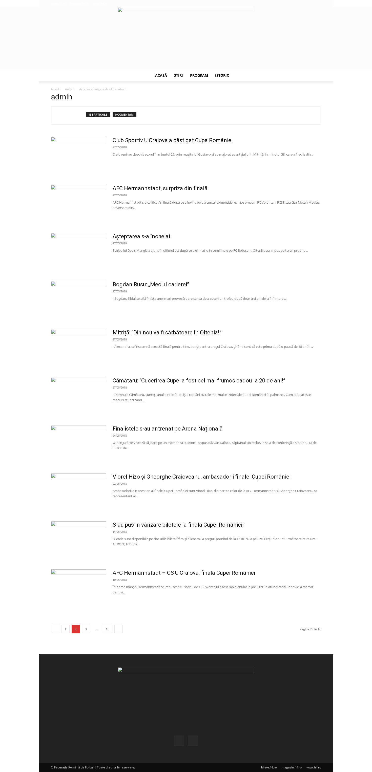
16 (107, 629)
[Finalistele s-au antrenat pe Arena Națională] (78, 444)
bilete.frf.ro (58, 3)
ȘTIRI (178, 75)
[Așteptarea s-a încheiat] (78, 252)
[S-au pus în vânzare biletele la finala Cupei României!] (78, 540)
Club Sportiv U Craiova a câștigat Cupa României (173, 140)
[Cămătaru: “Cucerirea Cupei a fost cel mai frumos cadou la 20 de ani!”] (78, 396)
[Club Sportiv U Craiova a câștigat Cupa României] (78, 156)
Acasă (55, 89)
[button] (301, 3)
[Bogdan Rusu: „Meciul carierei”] (78, 300)
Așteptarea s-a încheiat (142, 236)
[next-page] (118, 629)
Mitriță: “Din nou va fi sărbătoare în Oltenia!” (167, 332)
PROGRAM (199, 75)
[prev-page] (55, 629)
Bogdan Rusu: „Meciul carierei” (151, 284)
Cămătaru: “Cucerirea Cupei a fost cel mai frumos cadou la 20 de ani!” (199, 380)
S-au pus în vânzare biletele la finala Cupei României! (178, 525)
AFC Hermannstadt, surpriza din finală (160, 188)
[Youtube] (317, 3)
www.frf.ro (100, 3)
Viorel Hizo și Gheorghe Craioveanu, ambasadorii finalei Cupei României (202, 477)
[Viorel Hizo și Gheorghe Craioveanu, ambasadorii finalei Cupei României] (78, 492)
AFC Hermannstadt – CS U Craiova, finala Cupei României (184, 573)
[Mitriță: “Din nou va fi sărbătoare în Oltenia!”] (78, 348)
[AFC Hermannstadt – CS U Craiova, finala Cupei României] (78, 588)
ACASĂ (161, 75)
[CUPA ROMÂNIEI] (186, 38)
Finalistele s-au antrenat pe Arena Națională (168, 428)
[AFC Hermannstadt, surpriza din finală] (78, 204)
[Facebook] (309, 3)
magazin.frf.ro (79, 3)
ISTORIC (222, 75)
